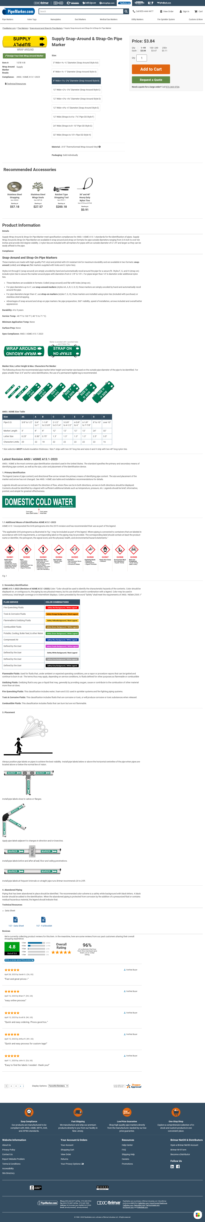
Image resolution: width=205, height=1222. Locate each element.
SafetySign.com (143, 1203)
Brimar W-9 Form (178, 1150)
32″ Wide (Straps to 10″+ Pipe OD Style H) (72, 135)
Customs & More (196, 19)
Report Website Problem (13, 1159)
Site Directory (8, 1173)
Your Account (67, 1145)
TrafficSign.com (128, 1205)
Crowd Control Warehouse (158, 1203)
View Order (66, 1154)
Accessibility (8, 1168)
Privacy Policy (8, 1150)
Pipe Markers (23, 28)
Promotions (127, 1164)
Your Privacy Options (70, 1164)
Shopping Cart (67, 1150)
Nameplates (56, 19)
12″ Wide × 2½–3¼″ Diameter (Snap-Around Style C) (76, 90)
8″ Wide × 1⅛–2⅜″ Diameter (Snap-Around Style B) (76, 81)
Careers (125, 1159)
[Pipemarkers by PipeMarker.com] (17, 14)
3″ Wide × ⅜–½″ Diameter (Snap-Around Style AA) (75, 62)
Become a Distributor (180, 1154)
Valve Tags (31, 19)
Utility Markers (137, 19)
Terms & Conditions (11, 1164)
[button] (198, 1215)
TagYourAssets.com (153, 1205)
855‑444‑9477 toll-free (72, 1201)
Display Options (39, 1086)
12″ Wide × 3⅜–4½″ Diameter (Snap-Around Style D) (77, 99)
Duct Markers (80, 19)
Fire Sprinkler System (166, 19)
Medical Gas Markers (108, 19)
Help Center (127, 1145)
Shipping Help (128, 1154)
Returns (64, 1159)
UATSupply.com (128, 1207)
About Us (6, 1145)
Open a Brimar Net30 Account (184, 1145)
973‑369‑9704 (172, 87)
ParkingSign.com (139, 1205)
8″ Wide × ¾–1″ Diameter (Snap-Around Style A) (74, 71)
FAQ (124, 1150)
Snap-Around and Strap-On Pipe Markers (46, 28)
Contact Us (7, 1154)
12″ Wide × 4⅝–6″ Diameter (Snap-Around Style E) (76, 108)
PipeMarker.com (9, 28)
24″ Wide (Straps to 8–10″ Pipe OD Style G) (72, 126)
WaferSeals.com (142, 1207)
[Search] (126, 11)
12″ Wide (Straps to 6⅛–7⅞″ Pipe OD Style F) (73, 117)
